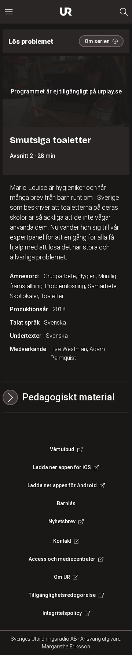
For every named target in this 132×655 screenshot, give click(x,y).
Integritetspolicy (62, 613)
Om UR (62, 577)
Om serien (97, 41)
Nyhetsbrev (62, 521)
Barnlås (66, 503)
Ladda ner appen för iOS (62, 467)
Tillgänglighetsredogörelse (62, 595)
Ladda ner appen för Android (62, 485)
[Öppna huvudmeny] (8, 11)
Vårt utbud (62, 449)
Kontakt (62, 541)
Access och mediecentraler (62, 559)
